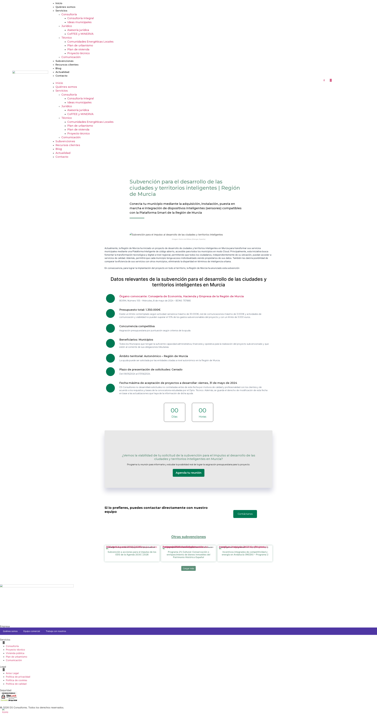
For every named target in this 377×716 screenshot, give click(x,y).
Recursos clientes (67, 64)
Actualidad (62, 72)
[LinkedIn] (337, 80)
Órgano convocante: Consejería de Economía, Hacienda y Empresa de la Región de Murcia (181, 296)
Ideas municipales (79, 22)
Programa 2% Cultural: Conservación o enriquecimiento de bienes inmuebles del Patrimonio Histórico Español (185, 547)
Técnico (66, 37)
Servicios (61, 10)
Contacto (62, 75)
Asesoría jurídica (78, 30)
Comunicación (71, 57)
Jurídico (66, 26)
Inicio (59, 3)
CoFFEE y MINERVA (80, 33)
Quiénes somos (66, 7)
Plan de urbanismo (80, 45)
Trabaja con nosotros (56, 631)
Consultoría (69, 14)
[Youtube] (331, 80)
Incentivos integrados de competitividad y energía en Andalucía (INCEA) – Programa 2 (243, 547)
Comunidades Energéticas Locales (90, 41)
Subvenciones (65, 61)
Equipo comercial (31, 631)
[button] (176, 79)
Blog (58, 68)
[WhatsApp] (344, 80)
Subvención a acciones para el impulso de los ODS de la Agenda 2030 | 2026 (131, 547)
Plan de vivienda (78, 49)
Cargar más (188, 568)
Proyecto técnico (78, 53)
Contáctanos (245, 514)
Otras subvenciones (188, 537)
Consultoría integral (80, 18)
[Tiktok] (324, 80)
